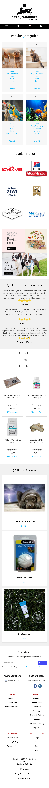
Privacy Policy (12, 738)
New (24, 360)
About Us (36, 698)
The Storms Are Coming (24, 521)
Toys (12, 81)
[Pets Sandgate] (24, 12)
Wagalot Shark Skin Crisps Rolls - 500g (36, 441)
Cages (12, 131)
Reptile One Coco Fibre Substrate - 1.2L (12, 396)
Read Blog (25, 526)
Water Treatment (37, 126)
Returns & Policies (37, 715)
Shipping (36, 719)
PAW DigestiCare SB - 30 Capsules (12, 441)
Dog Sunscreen (24, 634)
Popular (24, 366)
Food (12, 71)
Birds (12, 97)
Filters (37, 134)
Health (12, 76)
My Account (12, 698)
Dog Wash (37, 728)
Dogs (12, 44)
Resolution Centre (12, 707)
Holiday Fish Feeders (24, 577)
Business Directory (37, 723)
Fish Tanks (37, 131)
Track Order (12, 702)
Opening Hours (37, 702)
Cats (37, 44)
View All (12, 88)
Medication (37, 129)
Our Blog (36, 711)
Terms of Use (12, 746)
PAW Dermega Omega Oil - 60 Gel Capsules (37, 396)
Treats (12, 79)
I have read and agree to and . (24, 668)
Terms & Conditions (28, 667)
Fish (37, 97)
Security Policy (12, 742)
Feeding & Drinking (12, 134)
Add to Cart (13, 412)
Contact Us (37, 707)
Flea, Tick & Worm (12, 74)
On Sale (24, 353)
